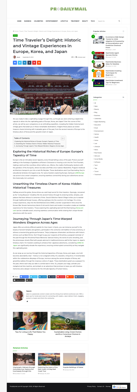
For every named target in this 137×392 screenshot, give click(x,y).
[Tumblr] (29, 63)
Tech (93, 21)
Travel (21, 31)
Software (97, 162)
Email (96, 128)
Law (95, 143)
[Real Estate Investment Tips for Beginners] (98, 83)
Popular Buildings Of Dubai (73, 367)
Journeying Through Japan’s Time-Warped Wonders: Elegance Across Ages (40, 146)
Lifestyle (64, 21)
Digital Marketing (99, 121)
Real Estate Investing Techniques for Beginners (113, 73)
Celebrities (38, 21)
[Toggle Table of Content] (61, 138)
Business (27, 21)
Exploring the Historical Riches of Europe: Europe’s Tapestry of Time (37, 141)
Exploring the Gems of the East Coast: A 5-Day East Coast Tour (48, 369)
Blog (95, 112)
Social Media (98, 159)
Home (19, 21)
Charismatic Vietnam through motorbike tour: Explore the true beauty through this (24, 369)
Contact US (100, 386)
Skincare (97, 156)
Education (97, 125)
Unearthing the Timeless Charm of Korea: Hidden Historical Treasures (38, 143)
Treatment (75, 21)
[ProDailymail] (68, 9)
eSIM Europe (79, 173)
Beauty (85, 21)
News (96, 149)
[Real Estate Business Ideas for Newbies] (98, 64)
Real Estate (98, 153)
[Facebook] (15, 63)
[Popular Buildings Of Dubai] (74, 359)
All (95, 103)
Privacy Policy (91, 386)
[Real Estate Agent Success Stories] (98, 55)
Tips (95, 168)
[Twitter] (20, 63)
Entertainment (52, 21)
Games (96, 134)
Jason (18, 57)
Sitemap (108, 386)
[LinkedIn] (25, 63)
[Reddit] (39, 63)
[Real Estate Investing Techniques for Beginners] (98, 73)
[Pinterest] (34, 63)
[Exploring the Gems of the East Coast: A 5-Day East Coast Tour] (49, 359)
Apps (96, 106)
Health (96, 137)
